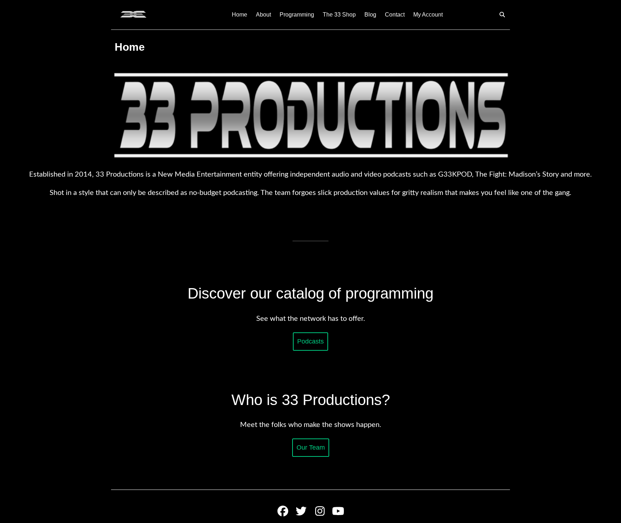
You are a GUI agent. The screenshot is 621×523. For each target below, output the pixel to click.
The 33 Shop (339, 15)
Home (239, 15)
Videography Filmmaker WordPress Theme (287, 500)
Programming (297, 15)
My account (428, 15)
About (263, 15)
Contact (395, 15)
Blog (370, 15)
